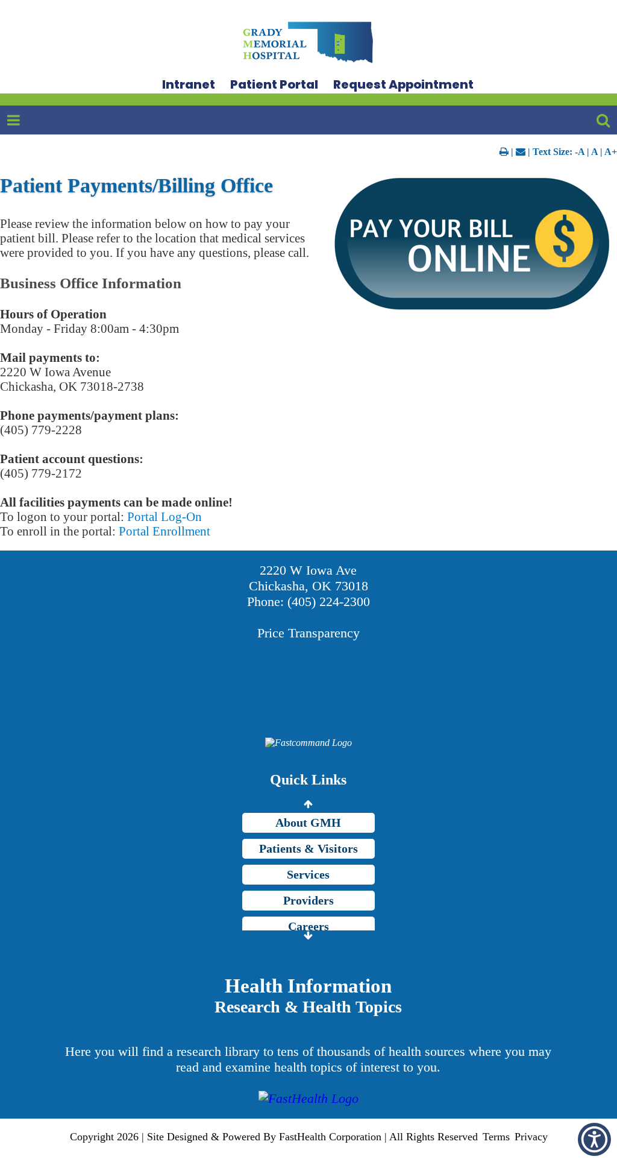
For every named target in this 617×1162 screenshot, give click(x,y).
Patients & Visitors (308, 848)
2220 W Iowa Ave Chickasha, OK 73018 (308, 578)
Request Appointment (403, 84)
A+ (610, 152)
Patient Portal (274, 84)
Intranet (188, 84)
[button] (594, 1139)
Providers (308, 900)
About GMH (308, 822)
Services (308, 874)
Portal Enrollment (164, 531)
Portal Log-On (164, 516)
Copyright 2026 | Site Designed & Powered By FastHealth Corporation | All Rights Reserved (274, 1137)
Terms (496, 1137)
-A (579, 152)
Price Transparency (308, 632)
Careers (308, 926)
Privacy (531, 1137)
